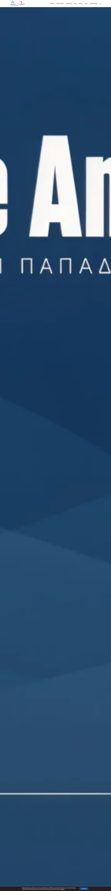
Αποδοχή (84, 888)
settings (62, 889)
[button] (100, 3)
